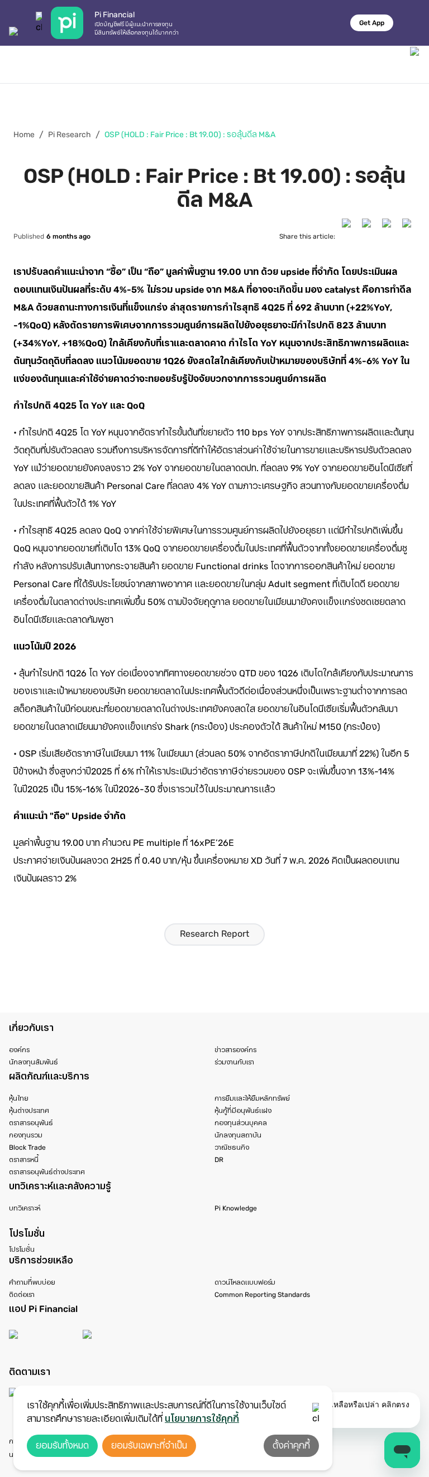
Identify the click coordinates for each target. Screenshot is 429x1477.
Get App (371, 23)
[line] (409, 236)
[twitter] (368, 236)
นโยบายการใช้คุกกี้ (202, 1418)
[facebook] (348, 236)
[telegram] (388, 236)
